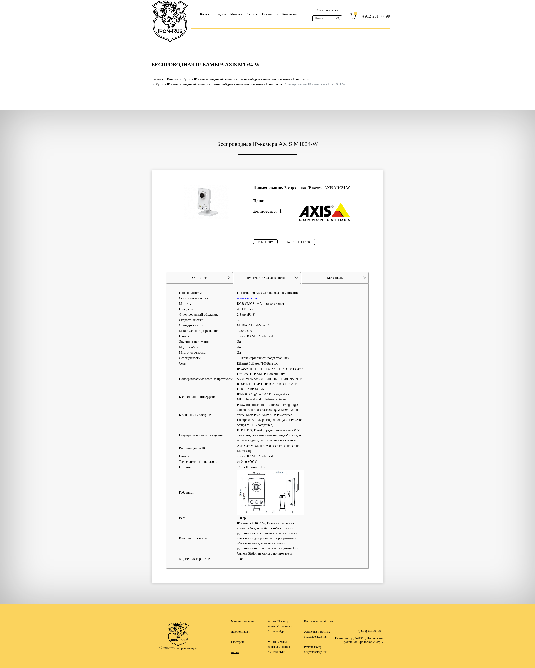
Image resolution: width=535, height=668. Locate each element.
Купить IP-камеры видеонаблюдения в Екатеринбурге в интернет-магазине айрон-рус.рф (246, 79)
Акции (235, 652)
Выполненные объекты (318, 621)
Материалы (335, 277)
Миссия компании (242, 621)
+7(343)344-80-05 (369, 631)
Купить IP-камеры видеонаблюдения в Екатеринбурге (280, 626)
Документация (240, 631)
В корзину (265, 241)
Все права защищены (186, 648)
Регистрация (331, 10)
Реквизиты (270, 14)
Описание (199, 277)
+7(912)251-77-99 (374, 16)
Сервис (252, 14)
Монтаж (236, 14)
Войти (320, 10)
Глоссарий (237, 642)
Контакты (289, 14)
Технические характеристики (267, 277)
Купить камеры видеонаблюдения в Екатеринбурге (280, 646)
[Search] (338, 18)
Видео (221, 14)
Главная (157, 79)
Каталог (206, 14)
